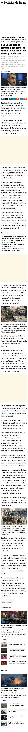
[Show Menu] (2, 2)
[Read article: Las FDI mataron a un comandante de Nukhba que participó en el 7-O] (4, 644)
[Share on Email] (25, 99)
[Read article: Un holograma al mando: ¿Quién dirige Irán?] (4, 717)
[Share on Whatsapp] (10, 99)
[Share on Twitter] (6, 99)
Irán (3, 622)
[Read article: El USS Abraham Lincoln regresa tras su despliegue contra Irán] (4, 650)
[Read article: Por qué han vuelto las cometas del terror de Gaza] (4, 711)
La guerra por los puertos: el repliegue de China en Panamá (16, 722)
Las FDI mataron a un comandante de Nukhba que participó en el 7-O (17, 643)
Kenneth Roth (21, 108)
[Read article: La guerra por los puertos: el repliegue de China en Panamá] (4, 723)
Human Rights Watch (7, 602)
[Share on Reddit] (17, 99)
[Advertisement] (14, 20)
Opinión (4, 685)
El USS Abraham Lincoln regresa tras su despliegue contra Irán (17, 649)
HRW (3, 218)
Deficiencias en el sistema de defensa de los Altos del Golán (16, 704)
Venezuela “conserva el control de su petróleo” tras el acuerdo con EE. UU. (18, 656)
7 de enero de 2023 (6, 71)
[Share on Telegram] (14, 99)
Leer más (6, 639)
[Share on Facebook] (3, 99)
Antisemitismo (11, 38)
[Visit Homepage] (15, 2)
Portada (3, 38)
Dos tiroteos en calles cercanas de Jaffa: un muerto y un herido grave (17, 662)
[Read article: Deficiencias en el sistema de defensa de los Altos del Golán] (4, 705)
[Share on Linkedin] (21, 99)
